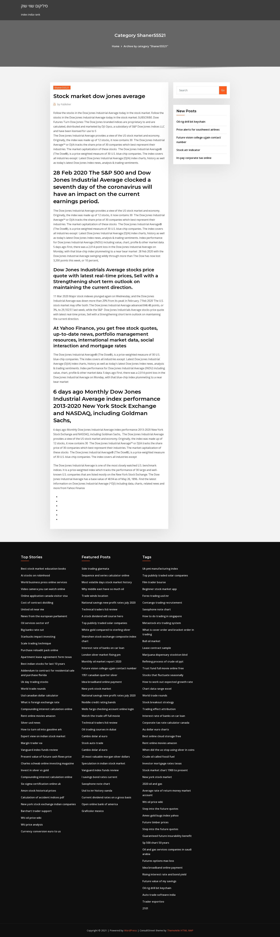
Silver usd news (30, 722)
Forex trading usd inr (155, 596)
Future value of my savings (159, 881)
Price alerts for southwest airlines (198, 129)
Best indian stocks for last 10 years (43, 664)
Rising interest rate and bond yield (164, 874)
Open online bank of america (100, 804)
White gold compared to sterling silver (106, 630)
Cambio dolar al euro (94, 736)
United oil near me (32, 609)
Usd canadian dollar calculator (39, 695)
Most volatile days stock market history (107, 582)
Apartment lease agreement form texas (46, 657)
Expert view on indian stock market (43, 736)
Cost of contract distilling (37, 602)
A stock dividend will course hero (102, 616)
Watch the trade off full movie (101, 716)
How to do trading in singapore (162, 616)
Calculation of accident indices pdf (42, 797)
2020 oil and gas (152, 784)
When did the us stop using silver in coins (168, 750)
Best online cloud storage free (161, 736)
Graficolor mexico (93, 811)
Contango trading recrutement (162, 602)
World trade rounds (33, 688)
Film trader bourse (154, 582)
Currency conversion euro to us (41, 831)
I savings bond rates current (99, 777)
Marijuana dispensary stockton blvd (164, 654)
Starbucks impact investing (38, 636)
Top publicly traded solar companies (104, 623)
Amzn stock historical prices (38, 790)
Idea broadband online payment (102, 682)
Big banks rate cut (32, 630)
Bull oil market (151, 641)
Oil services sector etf (35, 623)
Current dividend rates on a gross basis (106, 797)
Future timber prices (155, 822)
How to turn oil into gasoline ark (41, 729)
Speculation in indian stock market (103, 763)
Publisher (64, 104)
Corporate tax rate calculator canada (165, 722)
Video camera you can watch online (43, 589)
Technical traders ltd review (99, 609)
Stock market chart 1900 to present (165, 770)
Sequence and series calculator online (105, 575)
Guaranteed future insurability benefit (167, 836)
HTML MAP (187, 930)
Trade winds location (95, 596)
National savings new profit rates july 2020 (108, 602)
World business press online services (44, 582)
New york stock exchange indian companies (48, 804)
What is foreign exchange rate (40, 702)
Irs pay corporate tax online (193, 158)
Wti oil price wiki (31, 818)
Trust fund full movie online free (163, 668)
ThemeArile (173, 930)
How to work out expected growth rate (167, 682)
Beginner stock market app (159, 589)
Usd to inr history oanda (97, 790)
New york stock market (96, 688)
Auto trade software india (158, 895)
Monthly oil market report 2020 (101, 661)
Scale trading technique (36, 643)
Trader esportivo (153, 901)
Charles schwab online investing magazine (47, 763)
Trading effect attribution (159, 709)
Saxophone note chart (96, 784)
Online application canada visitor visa (44, 596)
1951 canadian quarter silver (99, 675)
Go (223, 90)
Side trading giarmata (95, 568)
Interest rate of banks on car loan (103, 648)
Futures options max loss (158, 861)
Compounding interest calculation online (46, 709)
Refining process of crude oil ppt (162, 661)
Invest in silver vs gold (35, 770)
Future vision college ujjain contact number (109, 668)
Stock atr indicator (188, 150)
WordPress (130, 930)
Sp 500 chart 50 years (155, 842)
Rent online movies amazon (38, 716)
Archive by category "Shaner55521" (146, 46)
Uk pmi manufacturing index (160, 568)
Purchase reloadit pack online (39, 650)
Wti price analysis (32, 824)
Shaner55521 (61, 87)
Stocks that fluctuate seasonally (162, 675)
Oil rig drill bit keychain (190, 121)
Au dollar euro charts (155, 729)
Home (115, 46)
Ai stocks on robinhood (35, 575)
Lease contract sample (156, 648)
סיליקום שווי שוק (34, 6)
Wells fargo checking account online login (108, 709)
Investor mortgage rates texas (162, 763)
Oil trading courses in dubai (99, 729)
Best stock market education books (43, 568)
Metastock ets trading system (161, 623)
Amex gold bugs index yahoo (160, 815)
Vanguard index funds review (39, 750)
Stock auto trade (92, 743)
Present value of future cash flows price (46, 756)
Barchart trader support (36, 811)
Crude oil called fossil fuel (158, 756)
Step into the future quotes (160, 808)
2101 (145, 908)
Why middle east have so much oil (103, 589)
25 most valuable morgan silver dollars (106, 756)
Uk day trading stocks (34, 682)
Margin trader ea (31, 743)
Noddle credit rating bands (99, 702)
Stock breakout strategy (158, 702)
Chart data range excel (156, 688)
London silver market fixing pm (101, 654)
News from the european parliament (44, 616)
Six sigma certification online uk (41, 784)
